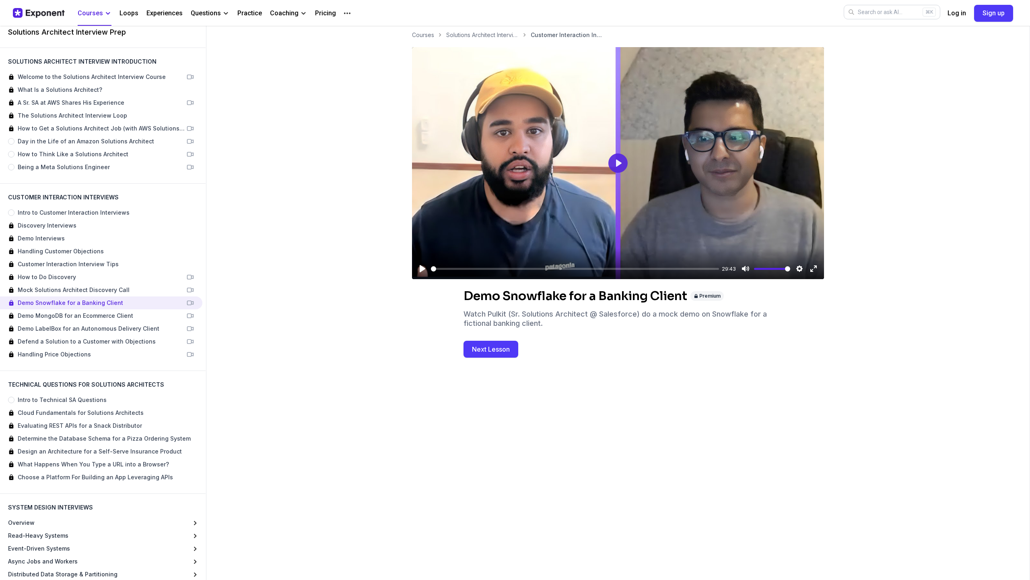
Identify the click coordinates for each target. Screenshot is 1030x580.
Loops (128, 13)
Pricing (325, 13)
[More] (347, 13)
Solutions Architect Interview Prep (482, 34)
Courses (90, 13)
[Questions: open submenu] (225, 13)
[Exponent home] (39, 13)
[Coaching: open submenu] (303, 13)
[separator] (1029, 303)
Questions (206, 13)
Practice (249, 13)
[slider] (575, 269)
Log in (957, 13)
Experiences (164, 13)
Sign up (994, 13)
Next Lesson (491, 349)
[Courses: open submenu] (108, 13)
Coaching (284, 13)
